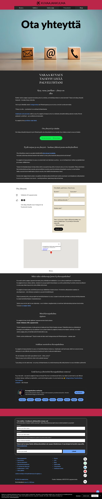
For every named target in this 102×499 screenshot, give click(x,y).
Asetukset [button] (78, 496)
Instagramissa (34, 104)
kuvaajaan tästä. (26, 305)
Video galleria (20, 470)
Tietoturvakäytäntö (22, 462)
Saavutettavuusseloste (23, 464)
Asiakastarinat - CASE (23, 468)
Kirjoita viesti (58, 208)
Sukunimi (73, 191)
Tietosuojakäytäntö (14, 497)
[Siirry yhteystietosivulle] (97, 491)
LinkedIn (17, 382)
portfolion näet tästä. (31, 120)
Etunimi (56, 191)
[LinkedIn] (85, 467)
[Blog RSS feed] (85, 482)
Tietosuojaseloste (22, 458)
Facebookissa (78, 378)
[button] (35, 8)
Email (18, 448)
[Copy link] (85, 475)
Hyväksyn (95, 496)
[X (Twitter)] (85, 459)
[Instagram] (24, 200)
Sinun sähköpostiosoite (61, 200)
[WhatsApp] (85, 463)
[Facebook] (22, 200)
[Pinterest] (85, 471)
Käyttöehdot (20, 460)
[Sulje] (100, 496)
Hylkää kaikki (86, 496)
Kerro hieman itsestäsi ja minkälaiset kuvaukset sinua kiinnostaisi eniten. (34, 437)
